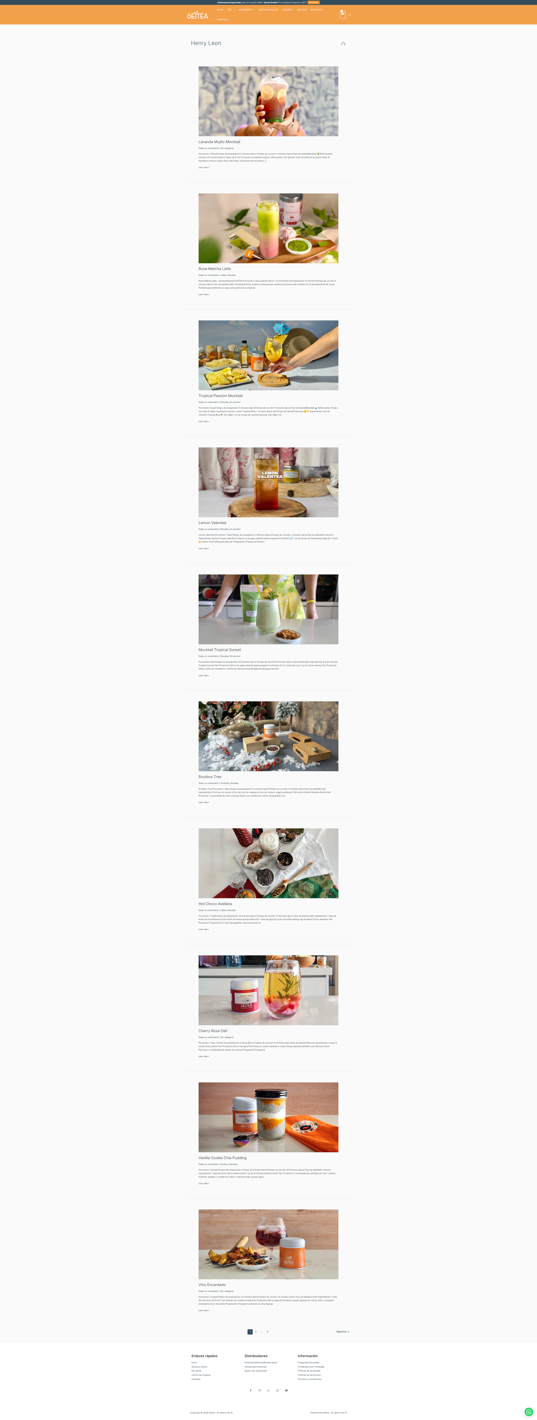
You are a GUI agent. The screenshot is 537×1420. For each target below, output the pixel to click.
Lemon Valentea (212, 523)
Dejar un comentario (209, 148)
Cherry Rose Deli (213, 1031)
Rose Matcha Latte (215, 268)
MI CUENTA (316, 9)
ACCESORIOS (245, 9)
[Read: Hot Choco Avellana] (268, 863)
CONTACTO (223, 19)
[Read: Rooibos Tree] (268, 736)
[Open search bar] (349, 14)
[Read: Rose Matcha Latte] (268, 228)
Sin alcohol (235, 402)
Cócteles (225, 783)
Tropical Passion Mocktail (221, 395)
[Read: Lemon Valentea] (268, 482)
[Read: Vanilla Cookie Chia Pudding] (268, 1117)
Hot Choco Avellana (215, 904)
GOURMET (287, 9)
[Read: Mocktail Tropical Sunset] (268, 609)
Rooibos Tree (210, 777)
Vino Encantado (212, 1284)
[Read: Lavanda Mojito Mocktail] (268, 101)
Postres (224, 1164)
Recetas (232, 275)
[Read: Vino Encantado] (268, 1244)
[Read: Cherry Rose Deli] (268, 990)
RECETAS (302, 9)
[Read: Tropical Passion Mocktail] (268, 355)
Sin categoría (227, 148)
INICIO (220, 9)
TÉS (230, 9)
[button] (233, 10)
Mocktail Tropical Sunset (220, 650)
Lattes (224, 275)
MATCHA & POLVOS (268, 9)
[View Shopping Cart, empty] (342, 15)
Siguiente (342, 1331)
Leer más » (204, 167)
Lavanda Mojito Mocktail (219, 142)
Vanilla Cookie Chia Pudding (223, 1158)
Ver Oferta (313, 2)
